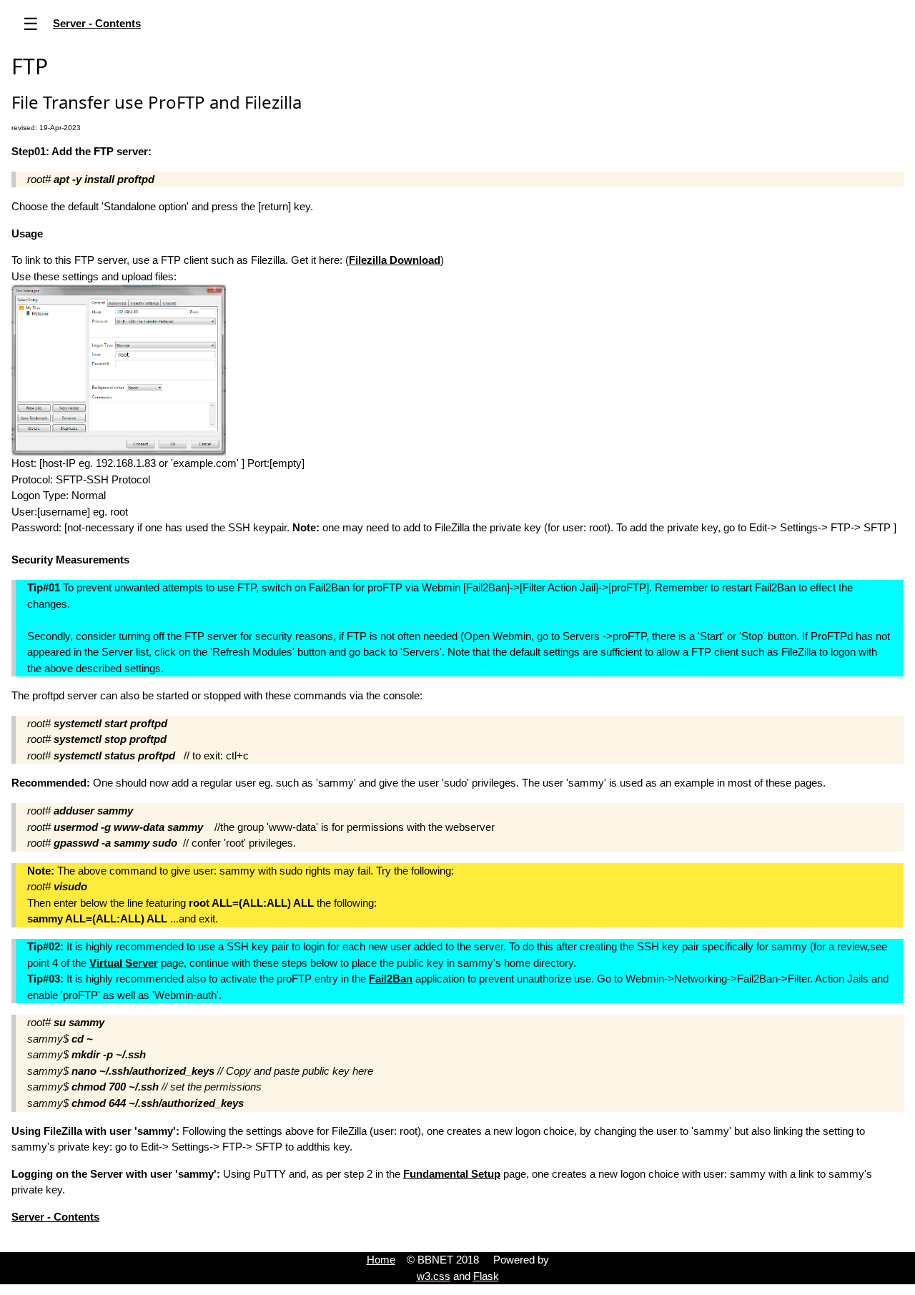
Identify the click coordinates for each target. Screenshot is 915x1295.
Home (381, 1260)
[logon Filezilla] (118, 369)
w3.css (433, 1276)
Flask (486, 1276)
